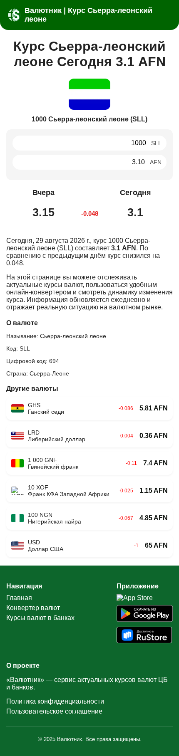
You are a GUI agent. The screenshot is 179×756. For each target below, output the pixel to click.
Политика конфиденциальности (55, 701)
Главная (19, 597)
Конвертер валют (33, 607)
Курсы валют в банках (40, 617)
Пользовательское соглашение (54, 711)
